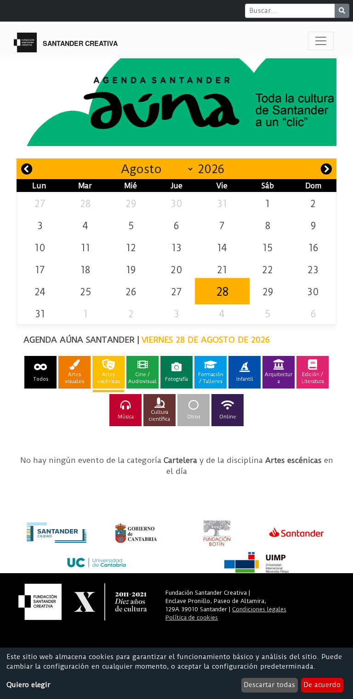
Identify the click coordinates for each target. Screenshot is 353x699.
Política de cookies (191, 617)
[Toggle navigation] (321, 41)
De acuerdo (322, 685)
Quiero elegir (28, 685)
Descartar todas (269, 685)
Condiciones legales (259, 609)
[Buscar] (342, 11)
